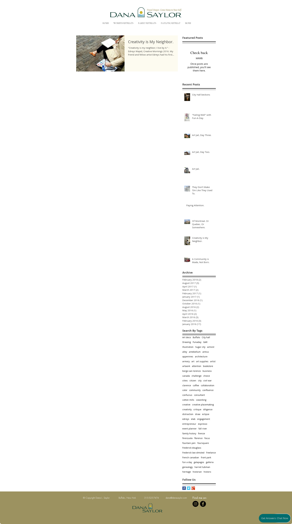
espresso (202, 423)
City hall (206, 337)
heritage (186, 471)
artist (213, 361)
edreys (185, 419)
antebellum (195, 351)
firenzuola (187, 438)
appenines (187, 356)
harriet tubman (202, 467)
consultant (199, 395)
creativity (187, 409)
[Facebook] (203, 504)
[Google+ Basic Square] (193, 488)
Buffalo (196, 337)
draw (197, 414)
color (184, 390)
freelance (211, 452)
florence (198, 438)
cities (185, 380)
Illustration (187, 346)
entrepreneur (189, 423)
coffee (196, 385)
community (195, 390)
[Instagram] (195, 504)
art (192, 361)
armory (186, 361)
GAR (205, 342)
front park (206, 457)
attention (196, 366)
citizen (192, 380)
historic (207, 471)
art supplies (202, 361)
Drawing (186, 342)
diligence (207, 409)
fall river (202, 428)
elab (193, 419)
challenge (197, 375)
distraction (187, 414)
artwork (186, 366)
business (207, 371)
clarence (186, 385)
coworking (201, 399)
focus (207, 438)
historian (197, 471)
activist (210, 346)
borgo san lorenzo (191, 371)
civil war (207, 380)
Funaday (197, 342)
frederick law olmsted (193, 452)
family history (189, 433)
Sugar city (200, 346)
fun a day (187, 462)
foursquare (203, 443)
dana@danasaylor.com (176, 497)
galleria (210, 462)
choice (206, 375)
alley (184, 351)
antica (205, 351)
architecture (201, 356)
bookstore (208, 366)
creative (186, 404)
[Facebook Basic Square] (184, 488)
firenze (201, 433)
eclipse (205, 414)
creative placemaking (203, 404)
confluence (208, 390)
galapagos (199, 462)
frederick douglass (191, 447)
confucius (187, 395)
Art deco (186, 337)
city (200, 380)
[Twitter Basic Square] (188, 488)
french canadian (190, 457)
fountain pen (189, 443)
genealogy (187, 467)
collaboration (207, 385)
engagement (203, 419)
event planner (189, 428)
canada (186, 375)
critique (197, 409)
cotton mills (188, 399)
